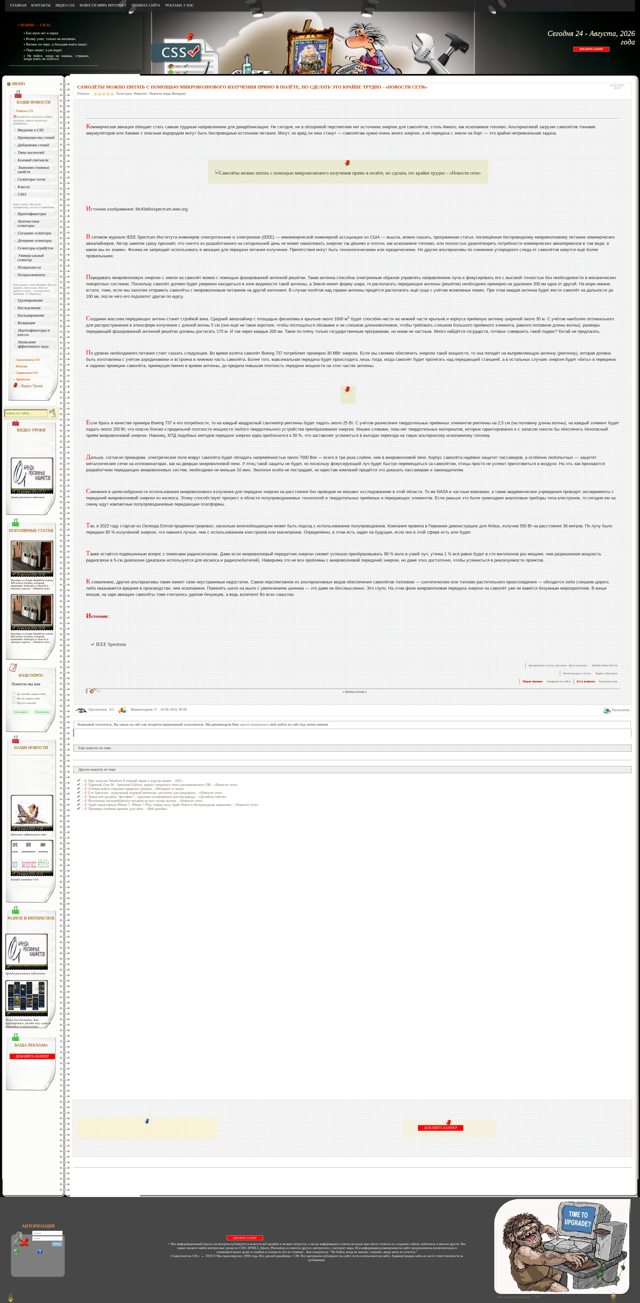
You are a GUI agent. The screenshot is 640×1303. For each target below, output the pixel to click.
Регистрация (28, 1252)
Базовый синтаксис (34, 160)
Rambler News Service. (605, 665)
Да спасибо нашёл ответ (31, 693)
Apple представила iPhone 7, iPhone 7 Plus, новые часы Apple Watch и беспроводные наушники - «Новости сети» (173, 805)
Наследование (29, 308)
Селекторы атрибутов (36, 248)
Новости (140, 94)
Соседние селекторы (35, 233)
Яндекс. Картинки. (607, 673)
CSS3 (22, 194)
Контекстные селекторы (28, 223)
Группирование (31, 300)
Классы (24, 187)
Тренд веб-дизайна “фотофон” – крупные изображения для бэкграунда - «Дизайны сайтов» (157, 797)
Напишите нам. (608, 681)
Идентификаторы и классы (33, 332)
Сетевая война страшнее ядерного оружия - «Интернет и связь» (136, 789)
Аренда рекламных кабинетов (27, 497)
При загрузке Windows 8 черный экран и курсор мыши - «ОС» (135, 781)
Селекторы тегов (32, 179)
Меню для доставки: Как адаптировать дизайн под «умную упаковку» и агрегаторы (28, 1023)
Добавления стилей (34, 145)
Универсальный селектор (30, 258)
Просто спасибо (26, 702)
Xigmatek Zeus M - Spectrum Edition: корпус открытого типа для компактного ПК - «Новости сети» (163, 785)
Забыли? (49, 1252)
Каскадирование (31, 315)
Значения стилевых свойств (33, 170)
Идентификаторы (32, 214)
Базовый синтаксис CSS (24, 879)
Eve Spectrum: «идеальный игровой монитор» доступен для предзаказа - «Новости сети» (155, 793)
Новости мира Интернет (168, 94)
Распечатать (621, 710)
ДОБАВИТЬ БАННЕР (591, 49)
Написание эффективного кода (33, 344)
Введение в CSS (31, 130)
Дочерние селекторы (35, 241)
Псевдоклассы (30, 267)
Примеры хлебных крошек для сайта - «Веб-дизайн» (128, 809)
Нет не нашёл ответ (28, 698)
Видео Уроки (32, 386)
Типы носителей (31, 153)
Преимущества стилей (36, 138)
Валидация (27, 323)
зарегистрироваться (253, 724)
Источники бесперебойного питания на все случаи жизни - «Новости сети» (145, 801)
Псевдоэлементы (32, 275)
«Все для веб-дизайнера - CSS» (518, 1297)
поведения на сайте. (558, 681)
